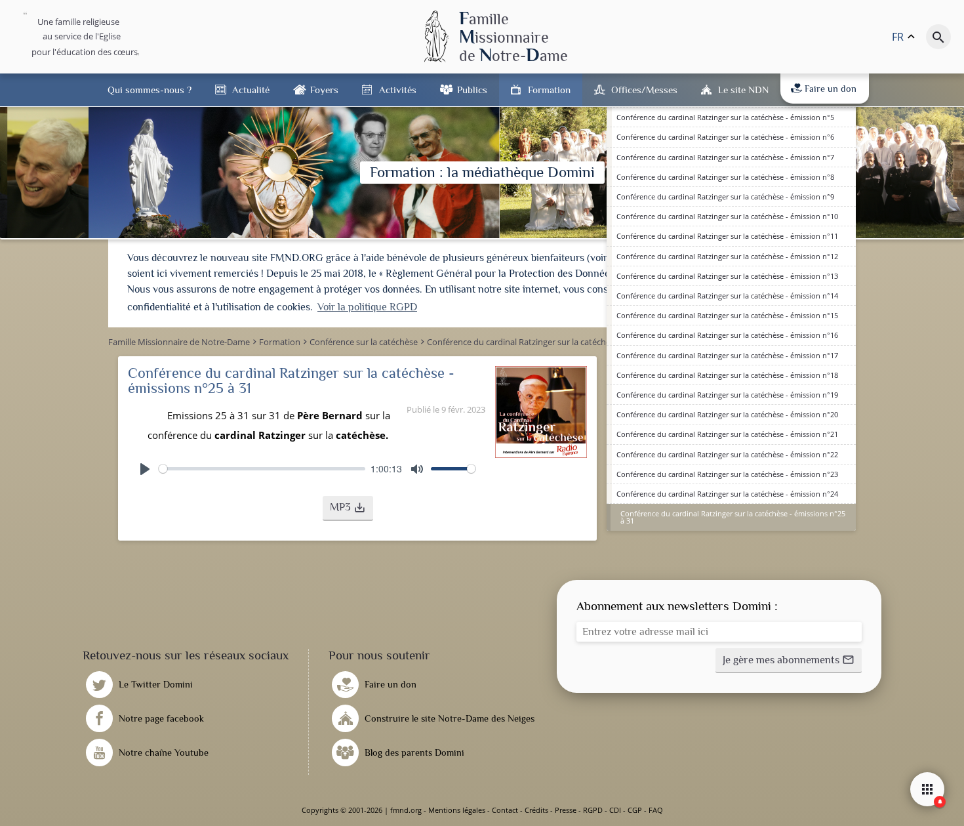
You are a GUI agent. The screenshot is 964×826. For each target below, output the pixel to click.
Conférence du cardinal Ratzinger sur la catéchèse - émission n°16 (727, 335)
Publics (472, 89)
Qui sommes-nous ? (149, 89)
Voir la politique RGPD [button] (367, 307)
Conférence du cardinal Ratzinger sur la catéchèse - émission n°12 (727, 256)
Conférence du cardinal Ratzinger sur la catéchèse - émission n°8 (725, 177)
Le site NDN (743, 89)
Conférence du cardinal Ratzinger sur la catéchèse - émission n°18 (727, 375)
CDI (615, 810)
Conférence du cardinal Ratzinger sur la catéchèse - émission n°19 (727, 395)
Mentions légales (456, 810)
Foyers (324, 89)
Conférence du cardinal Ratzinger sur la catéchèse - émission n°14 (727, 295)
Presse (565, 810)
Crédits (536, 810)
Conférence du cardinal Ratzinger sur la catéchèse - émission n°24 (727, 494)
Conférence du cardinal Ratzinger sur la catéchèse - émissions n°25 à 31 (732, 517)
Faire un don (830, 88)
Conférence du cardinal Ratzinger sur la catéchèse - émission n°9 (725, 196)
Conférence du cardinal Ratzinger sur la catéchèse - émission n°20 (727, 414)
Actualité (251, 89)
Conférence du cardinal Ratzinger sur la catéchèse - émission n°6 (725, 137)
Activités (397, 89)
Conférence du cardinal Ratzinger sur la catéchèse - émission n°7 (725, 157)
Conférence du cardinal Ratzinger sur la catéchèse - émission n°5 (725, 117)
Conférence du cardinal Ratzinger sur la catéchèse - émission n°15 (727, 315)
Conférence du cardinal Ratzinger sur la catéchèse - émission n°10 (727, 216)
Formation (549, 89)
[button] (348, 508)
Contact (505, 810)
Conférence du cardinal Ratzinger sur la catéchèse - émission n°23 (727, 474)
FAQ (656, 810)
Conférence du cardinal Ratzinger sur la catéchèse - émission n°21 (727, 434)
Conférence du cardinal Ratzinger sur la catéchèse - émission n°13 (727, 276)
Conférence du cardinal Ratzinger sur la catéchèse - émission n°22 (727, 454)
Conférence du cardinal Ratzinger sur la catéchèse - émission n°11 (727, 236)
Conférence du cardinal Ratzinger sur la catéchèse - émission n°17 (727, 355)
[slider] (262, 469)
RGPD (593, 810)
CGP (635, 810)
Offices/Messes (644, 89)
